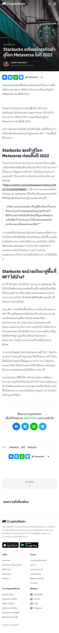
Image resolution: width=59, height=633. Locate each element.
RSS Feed (6, 569)
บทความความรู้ (36, 569)
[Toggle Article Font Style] (41, 77)
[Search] (49, 4)
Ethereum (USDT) (9, 599)
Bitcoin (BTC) (8, 594)
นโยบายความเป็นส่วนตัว (11, 565)
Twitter (37, 599)
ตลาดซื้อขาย (9, 44)
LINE (36, 603)
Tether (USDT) (8, 603)
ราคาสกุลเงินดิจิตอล (38, 560)
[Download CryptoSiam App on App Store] (10, 545)
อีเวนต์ (32, 565)
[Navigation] (55, 4)
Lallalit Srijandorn (18, 62)
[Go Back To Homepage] (14, 4)
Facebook (38, 594)
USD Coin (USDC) (9, 608)
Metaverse (14, 447)
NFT (23, 447)
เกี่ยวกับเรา (6, 574)
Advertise (6, 560)
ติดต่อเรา (6, 578)
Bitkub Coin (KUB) (10, 617)
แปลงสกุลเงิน (35, 574)
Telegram (38, 608)
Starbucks (32, 447)
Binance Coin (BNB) (10, 612)
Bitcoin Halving (36, 578)
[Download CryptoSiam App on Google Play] (29, 545)
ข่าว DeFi (34, 583)
